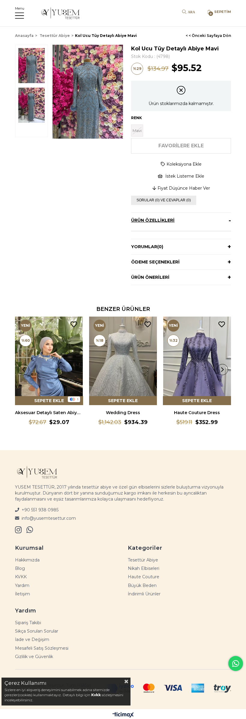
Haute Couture (143, 576)
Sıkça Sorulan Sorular (36, 631)
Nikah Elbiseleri (143, 568)
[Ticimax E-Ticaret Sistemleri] (123, 714)
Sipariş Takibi (28, 622)
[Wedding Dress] (123, 361)
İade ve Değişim (32, 639)
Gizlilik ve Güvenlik (34, 656)
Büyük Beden (142, 585)
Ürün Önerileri (150, 277)
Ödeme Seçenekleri (155, 262)
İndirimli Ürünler (144, 594)
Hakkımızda (27, 560)
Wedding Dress (123, 412)
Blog (20, 568)
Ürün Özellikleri (153, 220)
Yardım (22, 585)
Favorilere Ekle (73, 324)
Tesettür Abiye (143, 560)
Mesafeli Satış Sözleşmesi (41, 648)
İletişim (22, 594)
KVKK (21, 576)
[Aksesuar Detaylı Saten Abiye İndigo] (49, 361)
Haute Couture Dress (197, 412)
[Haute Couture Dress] (197, 361)
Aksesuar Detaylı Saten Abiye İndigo (49, 412)
